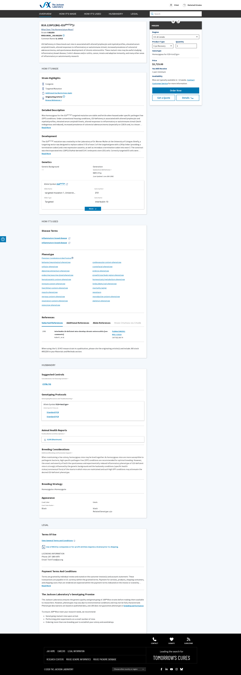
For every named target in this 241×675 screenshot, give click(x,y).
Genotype (156, 50)
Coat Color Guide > (48, 505)
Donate (171, 643)
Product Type (158, 41)
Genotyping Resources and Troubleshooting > (57, 399)
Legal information (76, 651)
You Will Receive (159, 68)
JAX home (51, 651)
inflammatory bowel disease (54, 238)
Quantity (180, 41)
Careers (61, 651)
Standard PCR (53, 412)
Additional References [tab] (78, 322)
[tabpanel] (93, 336)
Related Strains (195, 5)
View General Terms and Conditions (57, 540)
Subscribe (188, 643)
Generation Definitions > (102, 170)
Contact (154, 643)
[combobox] (129, 669)
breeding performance (133, 605)
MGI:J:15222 (117, 334)
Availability (157, 76)
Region (155, 32)
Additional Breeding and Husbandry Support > (57, 453)
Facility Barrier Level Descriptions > (53, 434)
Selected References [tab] (52, 322)
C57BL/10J (46, 384)
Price (154, 60)
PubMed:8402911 (118, 331)
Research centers (55, 659)
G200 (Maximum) (54, 439)
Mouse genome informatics (78, 659)
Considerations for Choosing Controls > (55, 379)
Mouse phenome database (104, 659)
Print (176, 5)
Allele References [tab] (101, 322)
